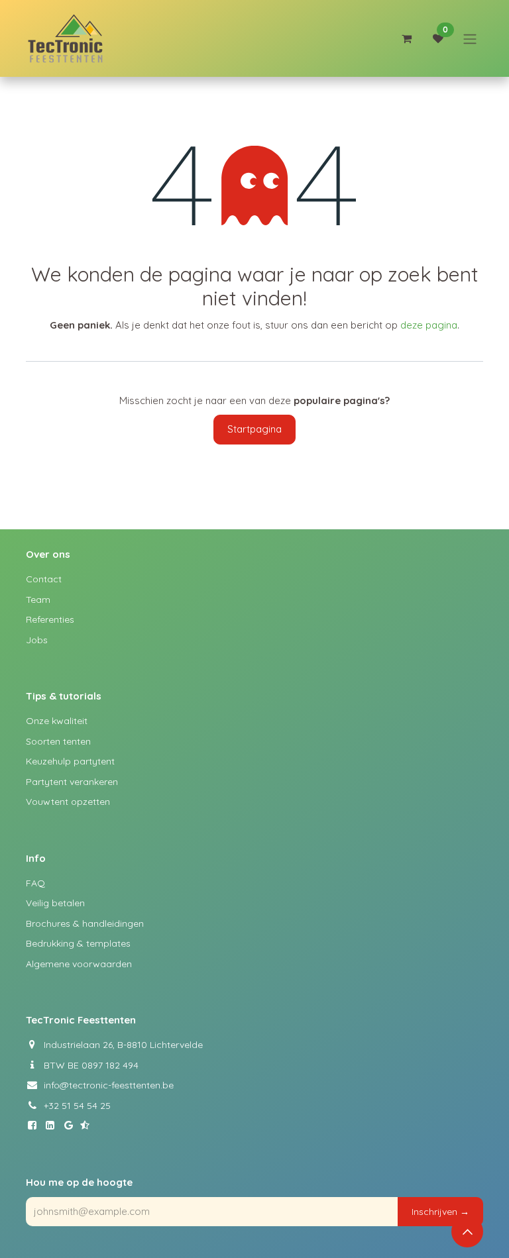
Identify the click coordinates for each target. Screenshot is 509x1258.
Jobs (37, 640)
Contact (44, 579)
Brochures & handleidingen (85, 923)
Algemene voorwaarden (79, 964)
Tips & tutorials (63, 696)
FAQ (35, 883)
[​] (35, 1125)
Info (36, 858)
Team (38, 599)
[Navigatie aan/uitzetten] (470, 38)
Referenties (50, 619)
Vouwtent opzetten (68, 802)
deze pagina (428, 325)
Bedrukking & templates (78, 943)
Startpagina (254, 429)
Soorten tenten (58, 741)
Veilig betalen (55, 903)
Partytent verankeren (72, 782)
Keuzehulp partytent (70, 761)
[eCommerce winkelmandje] (406, 38)
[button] (440, 1212)
